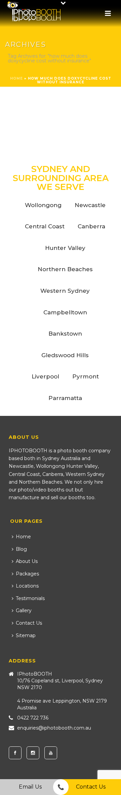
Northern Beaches (65, 269)
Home (16, 78)
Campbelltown (65, 312)
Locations (27, 586)
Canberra (91, 226)
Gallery (24, 610)
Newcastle (90, 205)
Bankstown (65, 333)
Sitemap (26, 635)
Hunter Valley (65, 248)
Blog (21, 549)
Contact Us (29, 623)
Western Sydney (65, 290)
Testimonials (30, 598)
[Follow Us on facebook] (15, 752)
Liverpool (45, 376)
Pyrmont (85, 376)
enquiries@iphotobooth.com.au (54, 728)
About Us (27, 561)
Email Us (30, 787)
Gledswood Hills (65, 355)
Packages (27, 574)
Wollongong (43, 205)
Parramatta (65, 398)
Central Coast (45, 226)
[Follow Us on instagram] (33, 752)
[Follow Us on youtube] (50, 752)
